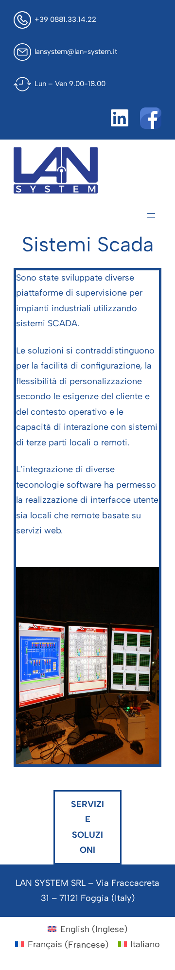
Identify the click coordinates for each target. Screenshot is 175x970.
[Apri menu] (151, 215)
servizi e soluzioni (87, 827)
